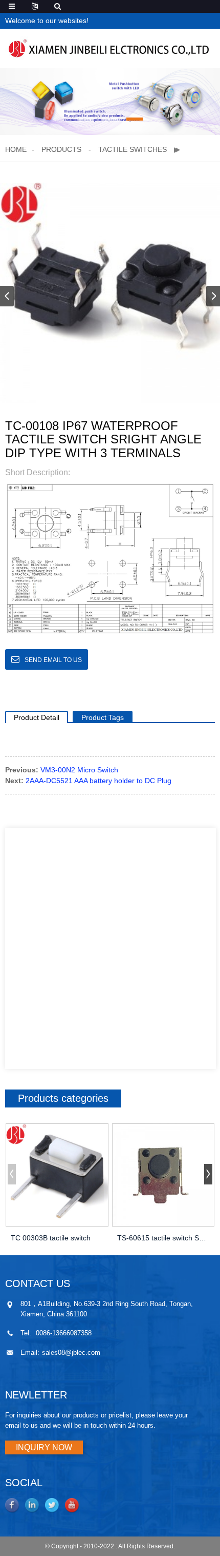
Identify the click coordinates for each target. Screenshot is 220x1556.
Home (16, 149)
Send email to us (53, 660)
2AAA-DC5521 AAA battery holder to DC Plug (98, 780)
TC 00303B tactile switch (51, 1238)
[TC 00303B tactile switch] (57, 1175)
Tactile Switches (132, 149)
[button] (85, 119)
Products (61, 149)
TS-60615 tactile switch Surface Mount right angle (163, 1238)
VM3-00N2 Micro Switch (79, 770)
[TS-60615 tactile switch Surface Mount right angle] (163, 1175)
